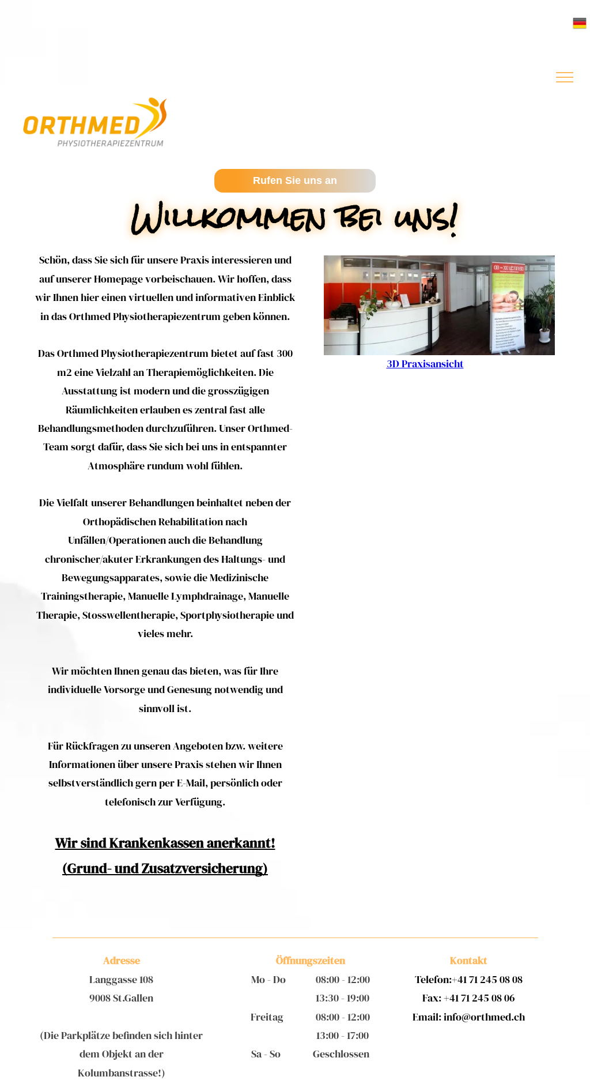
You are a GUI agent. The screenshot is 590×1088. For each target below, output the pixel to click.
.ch (518, 1017)
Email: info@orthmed (462, 1017)
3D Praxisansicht (425, 363)
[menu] (565, 77)
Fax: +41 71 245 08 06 (468, 998)
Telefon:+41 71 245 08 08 (469, 979)
